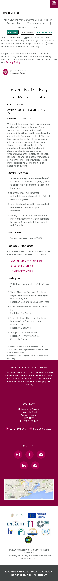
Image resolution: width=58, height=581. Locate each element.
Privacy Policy (13, 62)
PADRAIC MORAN (20, 270)
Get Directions (18, 429)
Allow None (28, 32)
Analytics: (22, 27)
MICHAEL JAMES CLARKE (25, 261)
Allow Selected (45, 32)
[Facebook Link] (29, 454)
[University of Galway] (14, 72)
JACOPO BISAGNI (20, 266)
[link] (28, 516)
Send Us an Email (42, 429)
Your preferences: (36, 23)
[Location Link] (29, 497)
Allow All (14, 32)
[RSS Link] (35, 465)
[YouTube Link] (41, 454)
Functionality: (14, 23)
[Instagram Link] (18, 454)
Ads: (35, 27)
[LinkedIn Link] (24, 465)
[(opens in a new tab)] (29, 518)
